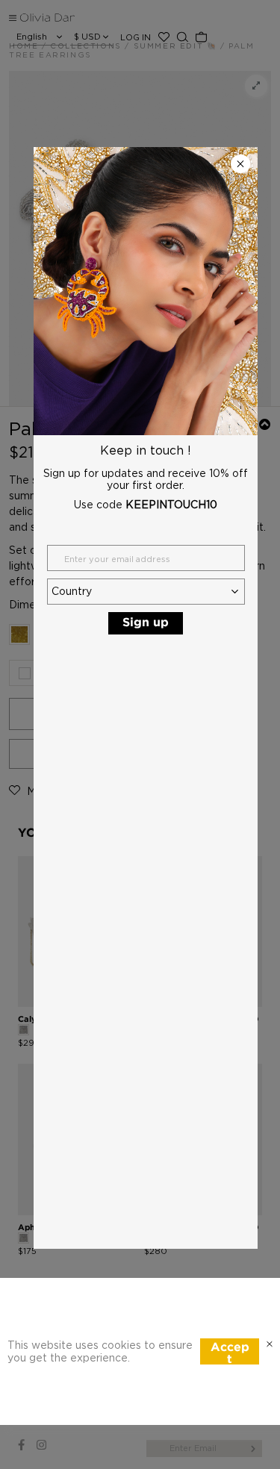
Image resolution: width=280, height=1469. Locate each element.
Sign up (145, 623)
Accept (230, 1353)
